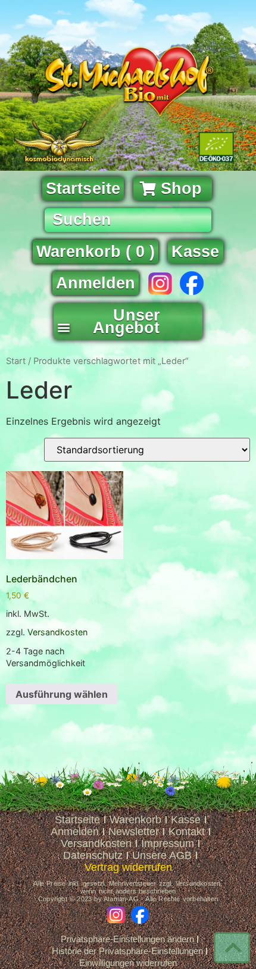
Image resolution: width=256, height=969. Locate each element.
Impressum (167, 843)
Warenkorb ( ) (95, 252)
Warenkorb (135, 820)
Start (16, 361)
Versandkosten (57, 632)
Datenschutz (93, 855)
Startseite (77, 820)
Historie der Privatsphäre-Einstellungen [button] (127, 951)
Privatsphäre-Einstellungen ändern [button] (127, 939)
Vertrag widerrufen (128, 867)
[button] (63, 324)
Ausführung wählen (61, 694)
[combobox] (128, 220)
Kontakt (186, 832)
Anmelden (95, 283)
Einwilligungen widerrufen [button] (128, 963)
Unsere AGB (162, 855)
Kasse (186, 820)
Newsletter (133, 832)
